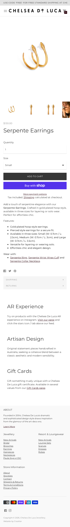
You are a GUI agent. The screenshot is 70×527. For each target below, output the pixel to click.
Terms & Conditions (13, 485)
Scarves (42, 446)
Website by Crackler (12, 521)
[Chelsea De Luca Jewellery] (35, 11)
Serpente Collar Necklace (25, 261)
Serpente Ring (18, 257)
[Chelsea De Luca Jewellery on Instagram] (10, 510)
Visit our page (46, 319)
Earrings (7, 449)
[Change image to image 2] (31, 110)
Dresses (42, 449)
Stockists (8, 476)
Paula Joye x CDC (12, 458)
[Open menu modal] (5, 11)
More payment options (35, 194)
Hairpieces (8, 452)
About (6, 472)
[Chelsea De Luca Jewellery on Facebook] (5, 510)
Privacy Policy (10, 488)
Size (5, 158)
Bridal (6, 443)
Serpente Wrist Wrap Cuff (43, 257)
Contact (7, 479)
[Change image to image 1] (11, 110)
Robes (41, 452)
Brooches (8, 446)
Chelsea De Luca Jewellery (32, 518)
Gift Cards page (36, 388)
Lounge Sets (44, 443)
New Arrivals (9, 440)
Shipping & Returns (13, 482)
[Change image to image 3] (51, 110)
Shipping (29, 197)
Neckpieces (9, 455)
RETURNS (11, 286)
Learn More (9, 426)
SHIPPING (11, 280)
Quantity (8, 142)
